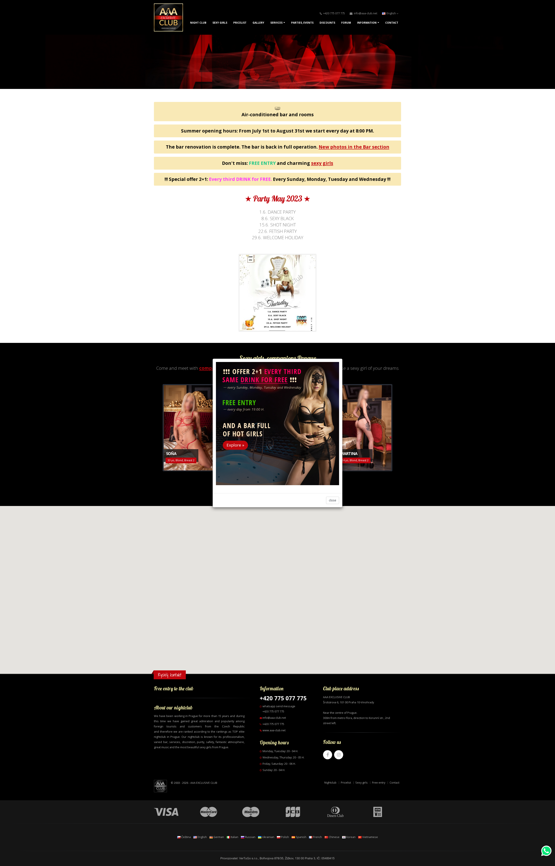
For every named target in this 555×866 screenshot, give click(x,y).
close (332, 500)
